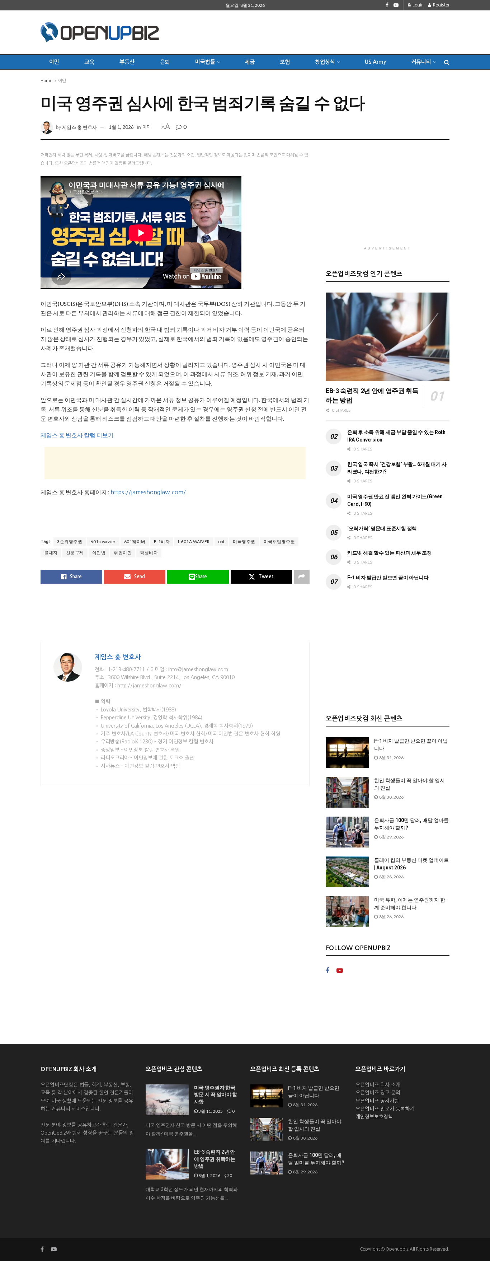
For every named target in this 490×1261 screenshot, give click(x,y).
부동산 (127, 62)
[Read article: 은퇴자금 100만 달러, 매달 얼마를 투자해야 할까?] (347, 832)
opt (221, 541)
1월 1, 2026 (121, 127)
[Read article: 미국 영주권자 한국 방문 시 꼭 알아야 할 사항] (167, 1099)
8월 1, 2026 (209, 1175)
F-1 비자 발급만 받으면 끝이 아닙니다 (388, 577)
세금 (250, 62)
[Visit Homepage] (100, 32)
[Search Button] (446, 62)
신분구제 (75, 552)
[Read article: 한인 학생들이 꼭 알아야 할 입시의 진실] (347, 792)
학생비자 (149, 552)
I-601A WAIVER (194, 541)
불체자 (51, 552)
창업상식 (325, 62)
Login (417, 5)
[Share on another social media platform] (302, 577)
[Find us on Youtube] (396, 5)
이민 (54, 62)
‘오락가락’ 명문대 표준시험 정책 (382, 528)
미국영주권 (244, 541)
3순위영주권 (69, 541)
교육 (89, 62)
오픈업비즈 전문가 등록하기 (384, 1108)
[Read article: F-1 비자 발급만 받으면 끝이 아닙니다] (347, 752)
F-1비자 (162, 541)
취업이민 (123, 552)
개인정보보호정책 (374, 1116)
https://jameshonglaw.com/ (148, 492)
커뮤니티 (421, 62)
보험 (285, 62)
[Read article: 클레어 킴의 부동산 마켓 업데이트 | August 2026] (347, 871)
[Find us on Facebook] (387, 5)
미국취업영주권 (279, 541)
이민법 (99, 552)
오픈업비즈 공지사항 (377, 1100)
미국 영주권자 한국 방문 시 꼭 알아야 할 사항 (215, 1094)
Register (440, 5)
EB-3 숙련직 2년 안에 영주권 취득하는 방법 (214, 1159)
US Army (375, 62)
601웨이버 (135, 541)
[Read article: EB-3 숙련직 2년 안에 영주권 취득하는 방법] (387, 337)
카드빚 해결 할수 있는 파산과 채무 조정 (389, 553)
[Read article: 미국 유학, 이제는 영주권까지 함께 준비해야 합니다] (347, 911)
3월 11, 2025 (210, 1111)
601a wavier (103, 541)
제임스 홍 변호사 (79, 127)
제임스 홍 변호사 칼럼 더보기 (77, 434)
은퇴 (165, 62)
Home (46, 81)
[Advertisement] (318, 31)
